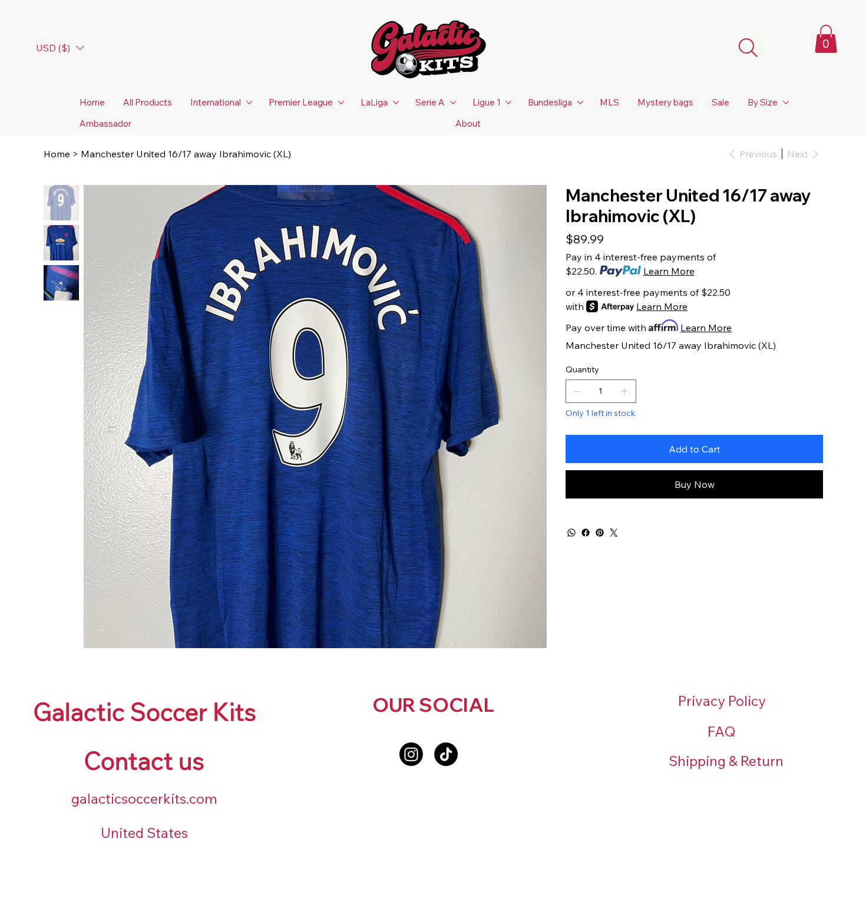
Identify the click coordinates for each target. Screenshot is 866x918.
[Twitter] (614, 533)
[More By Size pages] (786, 102)
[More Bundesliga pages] (580, 102)
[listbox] (60, 48)
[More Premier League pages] (341, 102)
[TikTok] (446, 754)
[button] (826, 39)
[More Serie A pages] (453, 102)
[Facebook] (585, 533)
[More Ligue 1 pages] (508, 102)
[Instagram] (411, 754)
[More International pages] (249, 102)
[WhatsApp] (571, 533)
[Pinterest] (600, 533)
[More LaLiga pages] (396, 102)
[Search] (748, 47)
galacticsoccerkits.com (144, 798)
